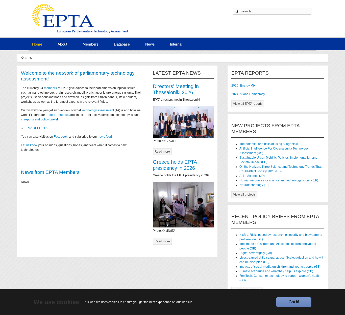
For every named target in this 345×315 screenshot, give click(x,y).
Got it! (294, 302)
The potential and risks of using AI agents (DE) (271, 144)
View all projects (244, 194)
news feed (105, 136)
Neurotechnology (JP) (254, 185)
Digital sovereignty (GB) (255, 253)
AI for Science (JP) (252, 176)
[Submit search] (237, 11)
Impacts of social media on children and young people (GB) (280, 266)
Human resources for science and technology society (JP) (278, 180)
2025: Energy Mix (243, 85)
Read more (162, 151)
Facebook (61, 136)
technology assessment (98, 110)
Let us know (29, 145)
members (50, 88)
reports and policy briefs (40, 119)
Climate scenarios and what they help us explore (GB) (276, 271)
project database (57, 115)
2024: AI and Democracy (248, 94)
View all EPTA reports (247, 104)
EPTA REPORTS (36, 128)
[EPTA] (82, 18)
